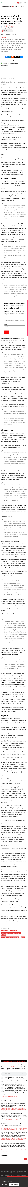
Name (6, 324)
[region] (14, 1182)
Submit (7, 332)
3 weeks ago (12, 1120)
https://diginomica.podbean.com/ (9, 1096)
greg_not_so (4, 1103)
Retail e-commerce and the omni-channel (11, 933)
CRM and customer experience (10, 937)
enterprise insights (18, 6)
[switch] (19, 3)
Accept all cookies (14, 1184)
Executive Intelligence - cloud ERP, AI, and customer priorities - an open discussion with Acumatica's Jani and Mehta (14, 1088)
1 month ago (21, 1129)
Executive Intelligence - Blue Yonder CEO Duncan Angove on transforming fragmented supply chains (15, 1091)
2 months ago (18, 1150)
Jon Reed (3, 1143)
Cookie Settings (4, 1184)
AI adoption (13, 930)
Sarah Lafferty (4, 1113)
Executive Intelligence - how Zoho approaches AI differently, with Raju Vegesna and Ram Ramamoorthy (15, 1081)
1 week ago (4, 1110)
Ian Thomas (10, 26)
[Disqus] (14, 959)
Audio (23, 937)
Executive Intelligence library (13, 1066)
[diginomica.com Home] (6, 3)
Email (6, 318)
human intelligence (6, 6)
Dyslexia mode (10, 34)
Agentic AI (5, 930)
